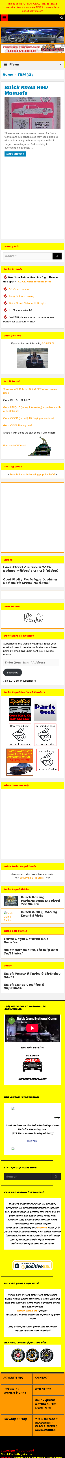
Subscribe (12, 672)
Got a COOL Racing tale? (17, 425)
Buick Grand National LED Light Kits (45, 1404)
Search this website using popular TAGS (32, 474)
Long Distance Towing (21, 296)
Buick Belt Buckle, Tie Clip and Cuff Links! (31, 951)
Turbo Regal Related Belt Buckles (26, 940)
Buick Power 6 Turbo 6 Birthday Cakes (32, 975)
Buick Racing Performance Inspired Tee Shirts (40, 901)
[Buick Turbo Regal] (32, 35)
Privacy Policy (15, 1419)
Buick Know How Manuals (26, 90)
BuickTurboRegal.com (16, 1454)
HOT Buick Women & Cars (14, 1390)
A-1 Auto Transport (19, 289)
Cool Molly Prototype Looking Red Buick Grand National (30, 581)
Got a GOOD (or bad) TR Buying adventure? (28, 418)
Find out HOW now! (14, 445)
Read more (14, 153)
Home (8, 75)
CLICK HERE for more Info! (34, 281)
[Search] (57, 256)
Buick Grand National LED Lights (27, 303)
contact (42, 1227)
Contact (42, 1377)
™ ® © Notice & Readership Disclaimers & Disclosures (46, 1424)
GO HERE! (48, 343)
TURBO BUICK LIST (27, 1310)
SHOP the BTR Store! (32, 877)
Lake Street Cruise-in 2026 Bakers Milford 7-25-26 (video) (30, 569)
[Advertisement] (32, 199)
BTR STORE (43, 1389)
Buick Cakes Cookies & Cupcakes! (24, 986)
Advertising (13, 1377)
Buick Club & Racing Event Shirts (39, 913)
